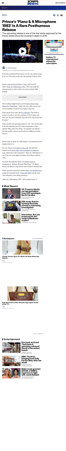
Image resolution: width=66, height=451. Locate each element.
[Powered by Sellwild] (40, 333)
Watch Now (59, 3)
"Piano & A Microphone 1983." (16, 87)
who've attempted (25, 150)
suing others (15, 150)
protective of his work (21, 148)
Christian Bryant (12, 68)
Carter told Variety (26, 173)
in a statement (25, 112)
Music (4, 15)
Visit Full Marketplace (37, 238)
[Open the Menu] (2, 3)
